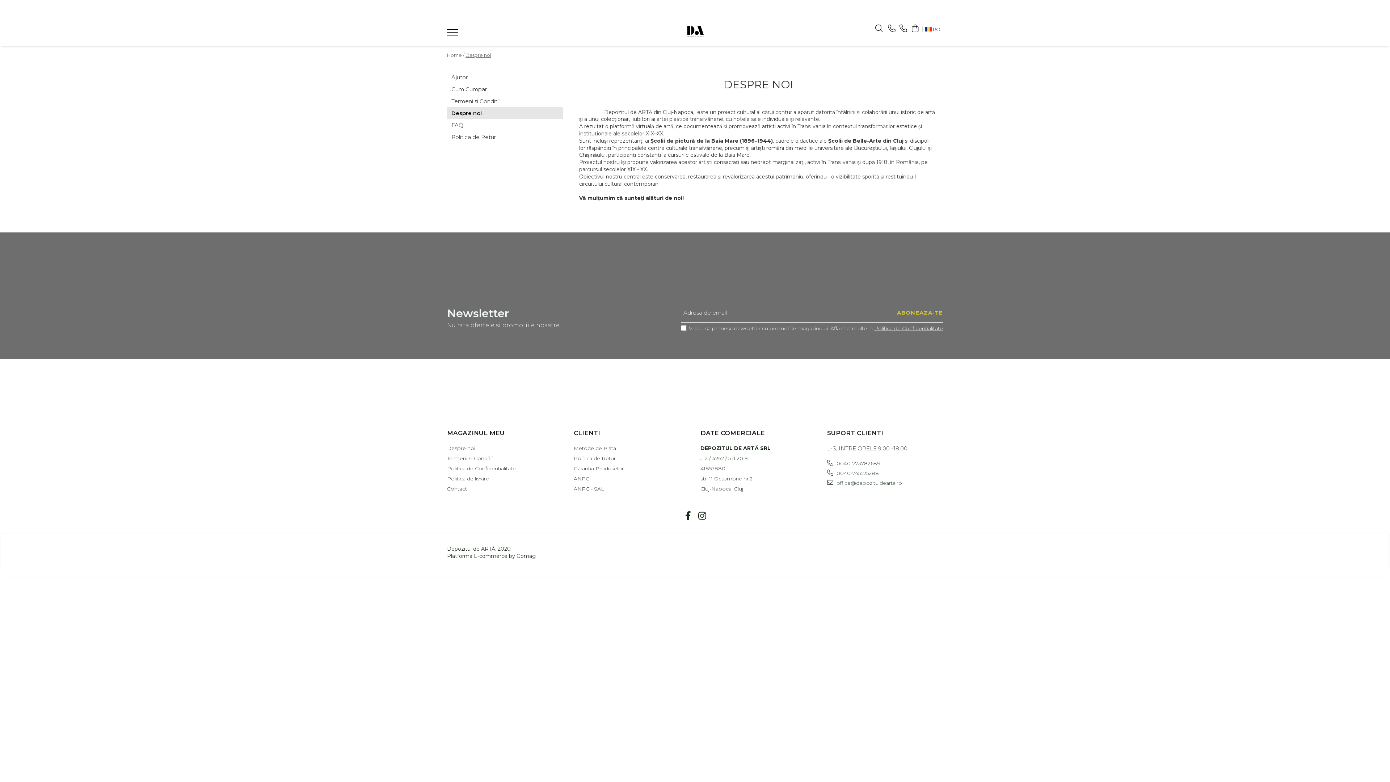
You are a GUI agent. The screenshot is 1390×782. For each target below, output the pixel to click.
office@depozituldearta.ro (868, 483)
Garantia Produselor (599, 468)
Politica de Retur (473, 137)
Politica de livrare (468, 478)
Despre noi (478, 55)
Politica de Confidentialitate (908, 328)
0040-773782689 (857, 463)
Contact (457, 488)
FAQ (457, 125)
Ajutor (459, 77)
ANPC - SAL (589, 488)
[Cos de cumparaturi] (915, 29)
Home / (455, 55)
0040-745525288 (857, 473)
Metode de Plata (595, 448)
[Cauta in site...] (879, 29)
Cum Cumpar (469, 89)
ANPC (581, 478)
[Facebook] (688, 516)
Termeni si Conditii (475, 101)
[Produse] (453, 34)
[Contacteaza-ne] (892, 29)
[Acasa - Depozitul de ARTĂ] (695, 31)
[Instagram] (702, 516)
